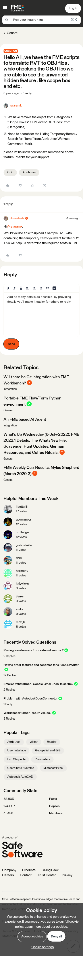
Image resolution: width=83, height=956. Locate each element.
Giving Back (50, 870)
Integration (10, 389)
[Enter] (6, 19)
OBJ (10, 172)
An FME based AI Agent (25, 420)
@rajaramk (14, 226)
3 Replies (9, 718)
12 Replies (10, 675)
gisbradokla (24, 545)
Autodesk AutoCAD (20, 776)
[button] (5, 9)
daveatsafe (17, 218)
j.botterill (21, 506)
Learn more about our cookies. (46, 926)
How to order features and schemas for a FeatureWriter (41, 665)
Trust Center (47, 875)
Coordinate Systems (20, 768)
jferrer (20, 596)
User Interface (16, 750)
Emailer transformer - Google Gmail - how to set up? (38, 684)
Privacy (67, 875)
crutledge (22, 532)
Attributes (29, 172)
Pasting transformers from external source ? (34, 650)
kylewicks (22, 583)
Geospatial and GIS (47, 750)
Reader (51, 741)
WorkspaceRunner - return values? (27, 713)
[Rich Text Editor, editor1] (41, 315)
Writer (34, 741)
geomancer (23, 519)
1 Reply (8, 704)
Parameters (42, 759)
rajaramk (16, 105)
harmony (22, 570)
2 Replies (9, 656)
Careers (8, 875)
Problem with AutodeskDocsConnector (31, 698)
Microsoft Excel (53, 768)
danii (19, 558)
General (12, 33)
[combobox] (41, 19)
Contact (26, 875)
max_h (20, 622)
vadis (19, 609)
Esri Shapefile (16, 759)
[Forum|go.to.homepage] (17, 8)
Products (29, 870)
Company (9, 870)
